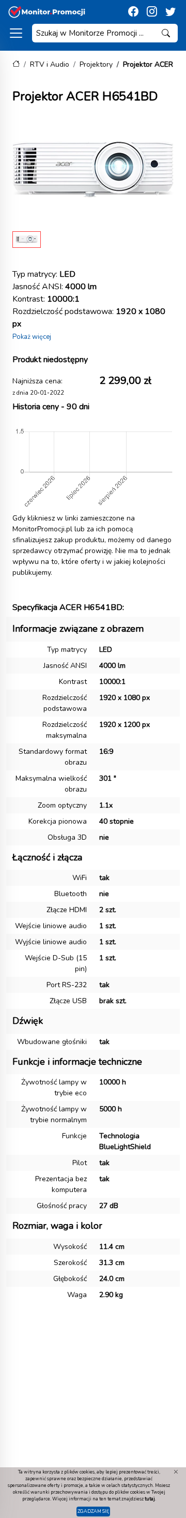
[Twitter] (170, 12)
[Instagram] (152, 12)
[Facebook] (133, 12)
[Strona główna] (16, 64)
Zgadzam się (93, 1511)
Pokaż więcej (31, 336)
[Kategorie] (16, 33)
